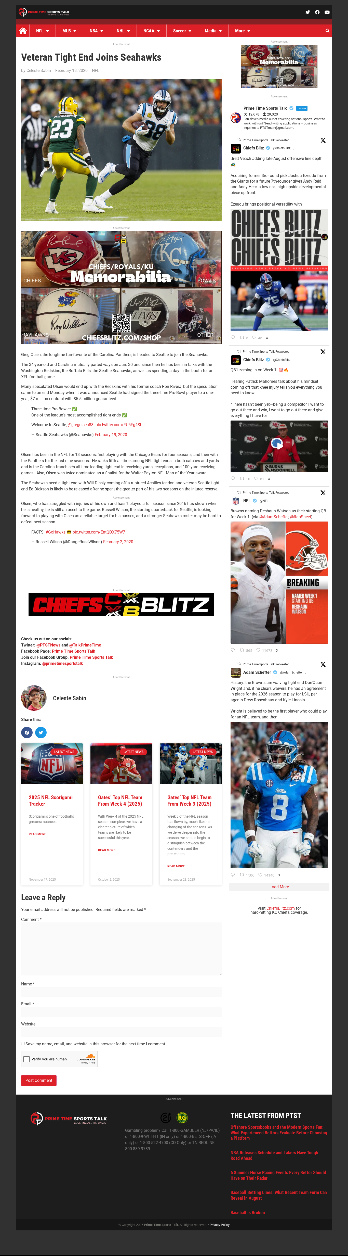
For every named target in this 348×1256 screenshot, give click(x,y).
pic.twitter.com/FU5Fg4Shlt (120, 424)
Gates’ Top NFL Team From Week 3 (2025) (189, 800)
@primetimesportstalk (62, 663)
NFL (40, 30)
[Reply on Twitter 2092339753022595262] (234, 479)
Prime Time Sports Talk (73, 651)
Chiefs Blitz (253, 148)
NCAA (148, 30)
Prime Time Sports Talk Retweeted (266, 140)
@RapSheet (300, 516)
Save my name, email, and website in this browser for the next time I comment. (95, 1044)
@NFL (264, 501)
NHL (121, 30)
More (240, 30)
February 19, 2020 (111, 434)
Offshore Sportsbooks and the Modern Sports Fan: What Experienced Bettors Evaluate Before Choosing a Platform (279, 1132)
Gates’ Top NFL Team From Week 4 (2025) (120, 800)
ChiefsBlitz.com (280, 908)
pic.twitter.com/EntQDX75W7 (99, 532)
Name (28, 984)
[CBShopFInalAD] (121, 342)
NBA (94, 30)
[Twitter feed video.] (279, 446)
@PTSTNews (48, 645)
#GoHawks (55, 532)
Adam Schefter (257, 672)
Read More (37, 834)
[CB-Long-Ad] (121, 614)
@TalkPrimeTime (85, 645)
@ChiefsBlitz (281, 148)
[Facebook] (317, 12)
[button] (327, 30)
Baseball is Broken (248, 1212)
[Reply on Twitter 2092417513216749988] (234, 337)
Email (27, 1004)
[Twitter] (307, 12)
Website (28, 1024)
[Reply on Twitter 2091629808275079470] (234, 875)
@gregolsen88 (80, 424)
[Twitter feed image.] (279, 270)
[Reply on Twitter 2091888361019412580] (234, 650)
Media (210, 30)
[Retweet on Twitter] (239, 140)
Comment (31, 920)
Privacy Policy (220, 1225)
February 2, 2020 (118, 541)
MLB (66, 30)
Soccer (179, 30)
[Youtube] (327, 12)
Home (22, 30)
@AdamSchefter (273, 516)
